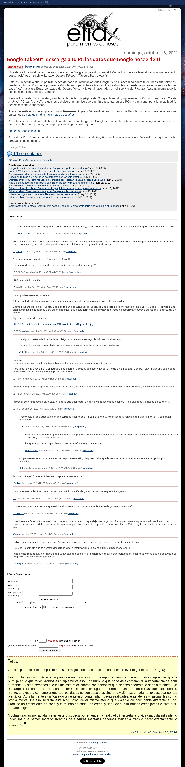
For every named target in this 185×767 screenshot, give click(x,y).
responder (82, 233)
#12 (15, 513)
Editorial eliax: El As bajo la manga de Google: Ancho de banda (45, 191)
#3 (14, 272)
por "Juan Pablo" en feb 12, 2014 (153, 732)
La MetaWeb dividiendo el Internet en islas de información (42, 171)
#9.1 (21, 426)
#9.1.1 (28, 450)
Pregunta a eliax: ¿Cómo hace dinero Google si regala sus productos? (49, 168)
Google (14, 160)
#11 (14, 498)
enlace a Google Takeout (25, 130)
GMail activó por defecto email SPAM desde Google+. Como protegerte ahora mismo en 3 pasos (64, 205)
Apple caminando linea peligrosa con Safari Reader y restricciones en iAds (51, 182)
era (18, 534)
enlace (29, 233)
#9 (14, 409)
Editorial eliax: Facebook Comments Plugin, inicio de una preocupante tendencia (55, 188)
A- (169, 9)
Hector (20, 513)
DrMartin (20, 233)
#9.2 (21, 468)
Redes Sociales (27, 160)
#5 (14, 287)
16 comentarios (27, 153)
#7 (14, 379)
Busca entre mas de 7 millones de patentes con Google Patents (45, 176)
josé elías (32, 66)
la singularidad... (100, 742)
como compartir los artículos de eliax (92, 754)
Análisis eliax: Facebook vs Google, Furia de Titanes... (40, 185)
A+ (176, 10)
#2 (14, 251)
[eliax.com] (92, 28)
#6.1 (21, 352)
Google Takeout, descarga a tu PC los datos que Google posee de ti (83, 59)
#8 (14, 394)
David (20, 483)
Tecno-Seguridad (44, 160)
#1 (14, 233)
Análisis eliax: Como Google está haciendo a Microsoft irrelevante (46, 173)
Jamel (19, 251)
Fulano (34, 450)
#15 (15, 563)
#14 (15, 534)
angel (20, 563)
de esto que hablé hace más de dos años (48, 114)
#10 (15, 483)
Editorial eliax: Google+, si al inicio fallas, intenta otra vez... (42, 197)
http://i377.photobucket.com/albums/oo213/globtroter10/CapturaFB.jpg (53, 324)
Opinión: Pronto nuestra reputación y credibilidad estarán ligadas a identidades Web (57, 179)
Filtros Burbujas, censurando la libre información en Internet (43, 194)
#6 (14, 331)
